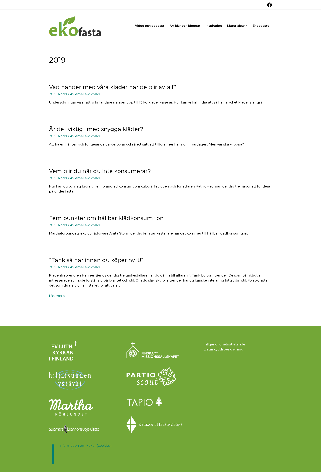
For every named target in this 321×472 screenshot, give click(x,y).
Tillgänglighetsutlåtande (224, 344)
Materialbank (237, 26)
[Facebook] (269, 4)
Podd (62, 94)
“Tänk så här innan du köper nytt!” (96, 260)
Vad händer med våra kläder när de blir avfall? (112, 87)
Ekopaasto (261, 26)
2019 (52, 94)
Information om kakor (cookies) (86, 446)
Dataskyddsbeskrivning (223, 349)
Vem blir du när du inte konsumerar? (100, 171)
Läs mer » (57, 296)
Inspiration (214, 26)
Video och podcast (149, 26)
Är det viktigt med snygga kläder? (96, 129)
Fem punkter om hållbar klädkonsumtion (106, 218)
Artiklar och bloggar (185, 26)
